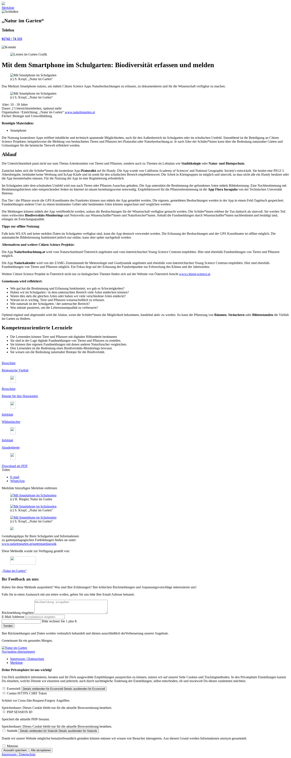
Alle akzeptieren (41, 750)
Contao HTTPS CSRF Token (27, 693)
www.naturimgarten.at (80, 112)
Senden (8, 625)
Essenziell (13, 688)
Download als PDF (15, 466)
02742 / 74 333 (12, 39)
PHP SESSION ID (19, 712)
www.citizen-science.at (194, 274)
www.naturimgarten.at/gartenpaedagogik (29, 544)
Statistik (12, 730)
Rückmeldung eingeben (18, 612)
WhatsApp (17, 481)
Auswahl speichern (15, 750)
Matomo (12, 746)
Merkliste (8, 8)
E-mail (14, 477)
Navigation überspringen (18, 651)
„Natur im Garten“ (14, 571)
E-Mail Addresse (13, 617)
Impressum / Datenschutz (27, 659)
